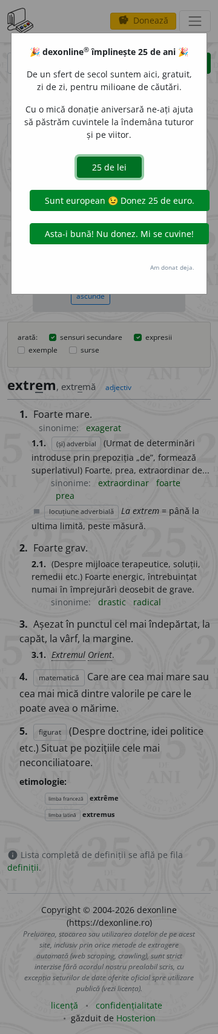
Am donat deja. (172, 267)
